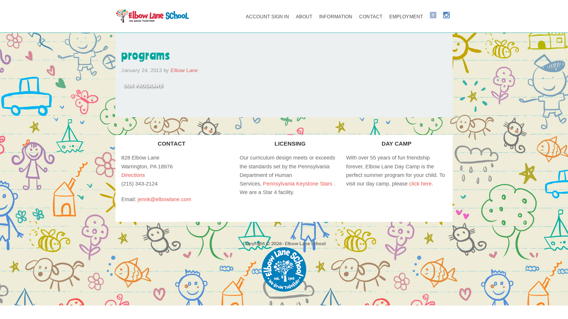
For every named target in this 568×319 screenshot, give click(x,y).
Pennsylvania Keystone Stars (297, 184)
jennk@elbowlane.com (164, 199)
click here (420, 184)
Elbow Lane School (152, 18)
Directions (133, 175)
